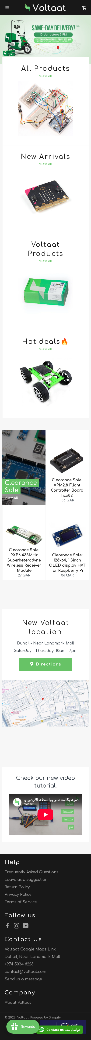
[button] (59, 1030)
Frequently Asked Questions (31, 872)
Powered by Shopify (45, 1017)
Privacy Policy (18, 894)
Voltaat (23, 1017)
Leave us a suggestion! (27, 880)
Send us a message (23, 979)
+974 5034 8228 (19, 964)
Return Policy (17, 887)
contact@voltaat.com (25, 972)
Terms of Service (21, 902)
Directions (47, 664)
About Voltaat (18, 1002)
